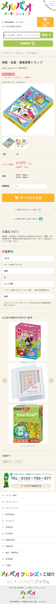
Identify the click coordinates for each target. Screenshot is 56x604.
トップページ (7, 53)
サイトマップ (42, 601)
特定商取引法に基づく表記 (29, 601)
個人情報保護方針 (15, 601)
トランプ (18, 462)
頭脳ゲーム (7, 462)
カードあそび (32, 53)
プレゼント (19, 53)
